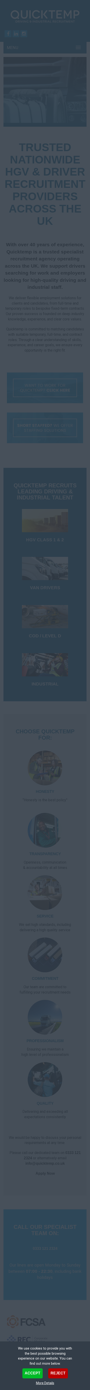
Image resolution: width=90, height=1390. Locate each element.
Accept (32, 1373)
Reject (58, 1373)
